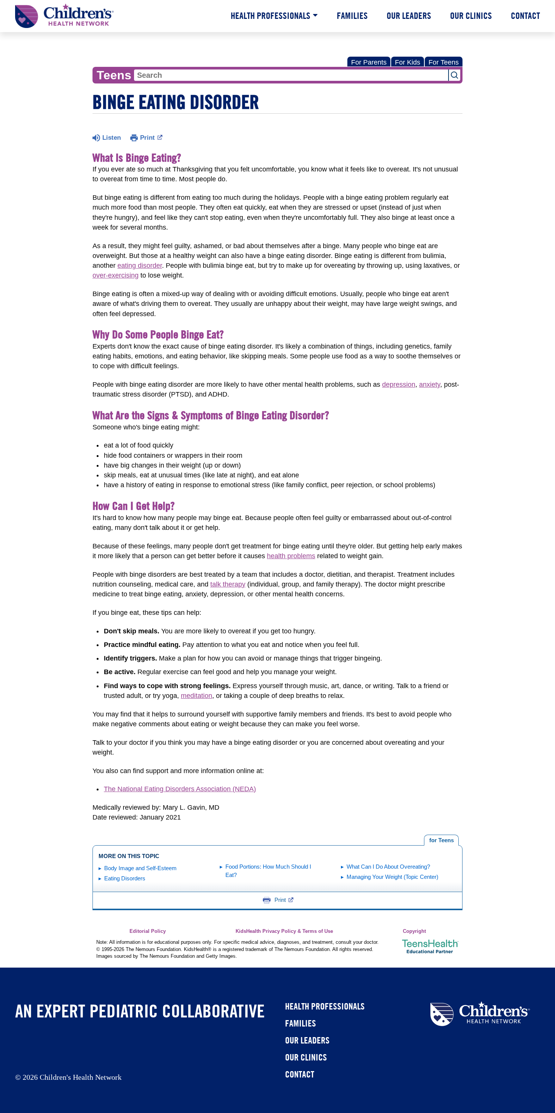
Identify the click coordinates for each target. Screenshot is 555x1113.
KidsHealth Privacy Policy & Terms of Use (284, 931)
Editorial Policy (148, 931)
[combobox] (291, 75)
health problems (291, 556)
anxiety (429, 384)
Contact (525, 15)
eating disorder (139, 265)
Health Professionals (270, 15)
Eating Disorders (124, 878)
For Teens (444, 62)
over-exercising (115, 275)
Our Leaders (409, 15)
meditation (196, 695)
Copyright (414, 931)
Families (352, 15)
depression (398, 384)
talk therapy (227, 584)
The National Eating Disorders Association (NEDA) (180, 789)
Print (147, 137)
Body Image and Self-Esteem (140, 868)
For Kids (407, 62)
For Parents (369, 62)
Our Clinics (471, 15)
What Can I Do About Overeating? (388, 866)
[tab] (441, 840)
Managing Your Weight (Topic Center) (392, 877)
